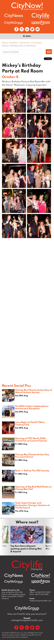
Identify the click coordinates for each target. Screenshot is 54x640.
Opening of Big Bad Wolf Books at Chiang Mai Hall (33, 487)
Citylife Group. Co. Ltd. (18, 633)
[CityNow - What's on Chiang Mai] (40, 575)
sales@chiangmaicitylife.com (27, 619)
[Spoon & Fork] (40, 22)
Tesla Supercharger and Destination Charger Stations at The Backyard (32, 505)
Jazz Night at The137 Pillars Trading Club (30, 423)
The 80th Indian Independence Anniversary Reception (31, 407)
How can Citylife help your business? (27, 613)
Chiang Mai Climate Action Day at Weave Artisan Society (33, 391)
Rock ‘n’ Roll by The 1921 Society (32, 470)
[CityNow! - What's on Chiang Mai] (27, 6)
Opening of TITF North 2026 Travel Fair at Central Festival (31, 439)
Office (40, 592)
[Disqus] (27, 280)
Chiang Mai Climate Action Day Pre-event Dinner (32, 455)
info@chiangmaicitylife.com (40, 600)
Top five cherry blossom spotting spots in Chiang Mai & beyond (27, 539)
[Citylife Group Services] (13, 23)
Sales (39, 594)
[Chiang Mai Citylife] (40, 15)
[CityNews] (13, 15)
